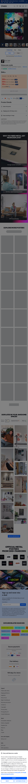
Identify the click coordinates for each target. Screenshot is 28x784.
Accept (14, 778)
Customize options (21, 781)
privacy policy (18, 772)
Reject (7, 781)
